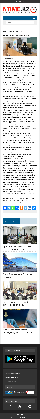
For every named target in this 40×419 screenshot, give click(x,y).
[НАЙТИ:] (20, 22)
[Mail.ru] (29, 208)
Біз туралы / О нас (10, 381)
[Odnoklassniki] (21, 208)
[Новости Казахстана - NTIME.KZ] (20, 9)
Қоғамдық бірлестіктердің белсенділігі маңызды (16, 303)
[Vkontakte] (17, 208)
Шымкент (27, 35)
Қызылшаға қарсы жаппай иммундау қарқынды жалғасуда (18, 331)
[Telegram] (9, 208)
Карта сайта (20, 414)
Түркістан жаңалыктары (12, 373)
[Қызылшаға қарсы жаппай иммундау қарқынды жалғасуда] (20, 318)
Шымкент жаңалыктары (12, 377)
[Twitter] (25, 208)
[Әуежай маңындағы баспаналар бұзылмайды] (20, 262)
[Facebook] (5, 208)
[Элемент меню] (16, 1)
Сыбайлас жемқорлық (16, 35)
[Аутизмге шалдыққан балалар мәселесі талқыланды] (20, 235)
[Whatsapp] (13, 208)
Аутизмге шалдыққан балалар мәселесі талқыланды (17, 248)
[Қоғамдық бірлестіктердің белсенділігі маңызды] (20, 290)
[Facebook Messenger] (34, 208)
